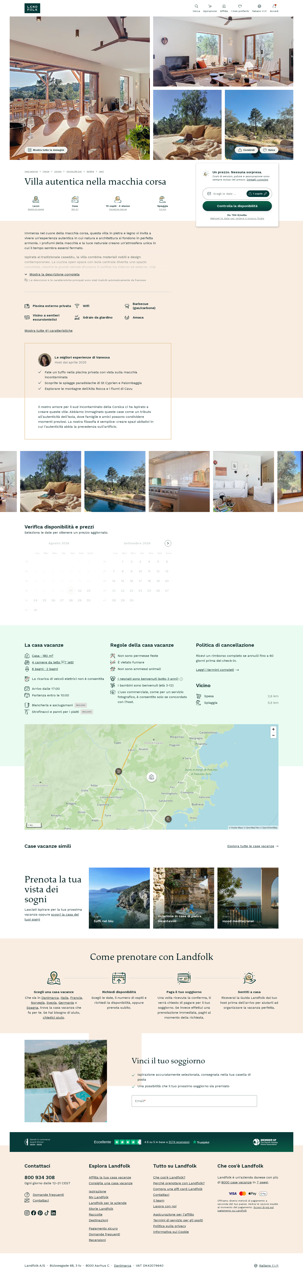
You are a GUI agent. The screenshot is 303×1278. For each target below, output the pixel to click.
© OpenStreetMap (268, 827)
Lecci (101, 171)
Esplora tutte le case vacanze (250, 846)
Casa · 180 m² (42, 656)
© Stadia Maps (236, 827)
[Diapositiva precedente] (24, 854)
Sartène (90, 171)
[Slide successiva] (278, 854)
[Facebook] (33, 1212)
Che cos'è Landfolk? (169, 1177)
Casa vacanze (31, 171)
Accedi (274, 11)
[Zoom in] (273, 729)
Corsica (57, 171)
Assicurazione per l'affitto (173, 1214)
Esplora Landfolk (109, 1165)
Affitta (224, 11)
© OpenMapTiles (252, 827)
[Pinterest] (40, 1212)
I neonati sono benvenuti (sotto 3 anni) (148, 679)
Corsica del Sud (74, 171)
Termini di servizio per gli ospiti (178, 1220)
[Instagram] (27, 1212)
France (46, 171)
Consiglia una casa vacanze (111, 1183)
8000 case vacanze (236, 1182)
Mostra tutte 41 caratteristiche (49, 331)
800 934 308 (40, 1177)
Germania (66, 1003)
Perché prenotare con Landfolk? (179, 1183)
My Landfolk (98, 1197)
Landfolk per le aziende (108, 1203)
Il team (158, 1200)
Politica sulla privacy (169, 1226)
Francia (76, 998)
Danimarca (50, 998)
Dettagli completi (257, 179)
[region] (151, 777)
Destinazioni (98, 1220)
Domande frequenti (48, 1195)
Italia (64, 998)
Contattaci (41, 1200)
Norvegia (38, 1003)
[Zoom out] (273, 735)
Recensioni (97, 1240)
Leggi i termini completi (215, 670)
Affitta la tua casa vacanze (110, 1177)
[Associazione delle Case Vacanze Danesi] (265, 1142)
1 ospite (258, 193)
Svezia (52, 1003)
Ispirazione (210, 11)
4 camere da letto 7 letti (53, 662)
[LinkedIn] (53, 1212)
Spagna (32, 1008)
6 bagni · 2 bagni (45, 669)
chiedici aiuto (53, 1017)
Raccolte (95, 1214)
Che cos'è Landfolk (240, 1165)
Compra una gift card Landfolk (177, 1189)
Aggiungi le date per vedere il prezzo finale (237, 218)
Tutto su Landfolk (175, 1165)
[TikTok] (46, 1212)
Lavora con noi (164, 1206)
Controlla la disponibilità (237, 206)
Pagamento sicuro (103, 1228)
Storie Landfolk (101, 1209)
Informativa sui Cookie (171, 1232)
